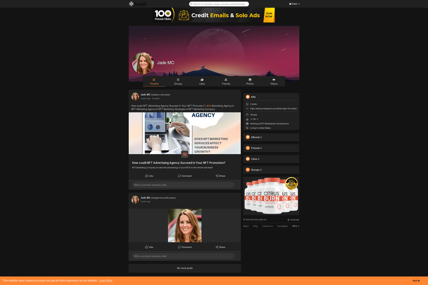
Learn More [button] (105, 280)
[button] (219, 4)
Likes (254, 158)
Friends (255, 148)
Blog (255, 226)
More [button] (295, 226)
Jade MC (165, 62)
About (246, 226)
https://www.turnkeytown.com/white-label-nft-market (273, 108)
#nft (209, 105)
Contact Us (267, 226)
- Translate (155, 98)
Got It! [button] (416, 280)
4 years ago (145, 98)
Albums (255, 137)
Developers (282, 226)
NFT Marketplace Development (274, 123)
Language (294, 220)
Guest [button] (294, 3)
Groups (255, 169)
